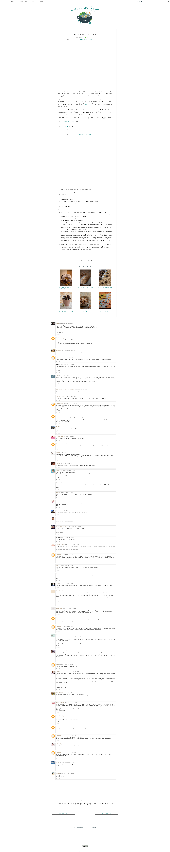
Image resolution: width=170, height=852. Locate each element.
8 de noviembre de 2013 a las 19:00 (70, 692)
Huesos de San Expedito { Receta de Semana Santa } (85, 310)
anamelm (58, 416)
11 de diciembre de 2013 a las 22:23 (67, 773)
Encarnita (58, 350)
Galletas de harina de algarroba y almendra (104, 288)
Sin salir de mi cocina (66, 124)
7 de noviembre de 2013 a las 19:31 (72, 544)
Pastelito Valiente (60, 545)
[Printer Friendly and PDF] (91, 260)
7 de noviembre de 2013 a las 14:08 (69, 427)
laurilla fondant (60, 396)
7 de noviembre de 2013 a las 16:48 (68, 470)
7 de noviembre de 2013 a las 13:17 (70, 403)
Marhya (58, 492)
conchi (58, 463)
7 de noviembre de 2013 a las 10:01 (68, 350)
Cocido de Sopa (77, 851)
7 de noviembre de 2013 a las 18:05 (66, 511)
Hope (57, 762)
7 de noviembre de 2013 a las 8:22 (66, 323)
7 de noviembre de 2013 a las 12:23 (66, 375)
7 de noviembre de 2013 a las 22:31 (77, 591)
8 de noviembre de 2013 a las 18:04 (72, 671)
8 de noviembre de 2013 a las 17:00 (66, 664)
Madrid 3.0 (87, 104)
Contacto (41, 1)
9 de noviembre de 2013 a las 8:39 (71, 716)
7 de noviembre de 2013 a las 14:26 (68, 444)
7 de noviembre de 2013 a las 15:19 (67, 452)
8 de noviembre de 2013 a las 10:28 (68, 626)
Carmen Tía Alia (60, 672)
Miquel (58, 452)
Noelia (57, 565)
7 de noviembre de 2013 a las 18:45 (74, 526)
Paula (57, 323)
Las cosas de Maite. (95, 851)
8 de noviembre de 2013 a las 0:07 (68, 618)
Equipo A (60, 103)
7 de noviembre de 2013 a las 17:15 (66, 501)
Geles (57, 584)
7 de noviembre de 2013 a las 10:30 (66, 357)
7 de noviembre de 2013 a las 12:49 (81, 389)
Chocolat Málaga (60, 716)
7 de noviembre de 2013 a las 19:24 (67, 537)
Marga (57, 511)
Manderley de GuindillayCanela (64, 651)
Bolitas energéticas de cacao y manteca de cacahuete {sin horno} (66, 310)
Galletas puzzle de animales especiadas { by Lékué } (105, 310)
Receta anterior (63, 813)
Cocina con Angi (60, 574)
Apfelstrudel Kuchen (61, 526)
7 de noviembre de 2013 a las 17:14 (67, 492)
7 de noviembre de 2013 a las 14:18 (70, 436)
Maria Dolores (59, 693)
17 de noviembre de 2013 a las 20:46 (66, 762)
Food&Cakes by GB (61, 338)
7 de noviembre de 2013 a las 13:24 (68, 416)
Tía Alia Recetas (65, 126)
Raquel (58, 773)
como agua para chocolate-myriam (65, 389)
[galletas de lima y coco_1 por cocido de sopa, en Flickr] (85, 63)
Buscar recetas (23, 1)
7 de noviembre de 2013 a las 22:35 (69, 608)
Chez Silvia (59, 608)
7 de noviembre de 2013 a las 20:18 (68, 554)
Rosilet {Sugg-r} (60, 702)
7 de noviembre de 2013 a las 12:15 (67, 364)
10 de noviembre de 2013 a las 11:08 (68, 735)
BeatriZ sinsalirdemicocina (63, 591)
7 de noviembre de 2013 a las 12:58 (71, 396)
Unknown (58, 444)
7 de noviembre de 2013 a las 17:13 (67, 483)
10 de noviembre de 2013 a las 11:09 (71, 744)
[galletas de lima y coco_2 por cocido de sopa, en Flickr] (85, 158)
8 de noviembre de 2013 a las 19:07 (71, 702)
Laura (57, 376)
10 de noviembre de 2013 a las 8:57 (71, 727)
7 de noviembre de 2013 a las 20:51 (72, 574)
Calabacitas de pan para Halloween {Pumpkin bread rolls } (66, 288)
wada (57, 501)
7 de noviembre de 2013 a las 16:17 (67, 463)
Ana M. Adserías (60, 727)
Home (4, 1)
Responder (58, 334)
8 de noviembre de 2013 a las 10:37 (71, 635)
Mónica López (59, 744)
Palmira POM (59, 403)
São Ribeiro (59, 427)
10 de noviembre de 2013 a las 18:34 (68, 752)
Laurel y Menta (60, 635)
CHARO (58, 518)
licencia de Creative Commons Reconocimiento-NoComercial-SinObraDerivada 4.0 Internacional (90, 849)
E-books (33, 1)
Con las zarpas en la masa (67, 121)
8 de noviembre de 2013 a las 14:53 (79, 651)
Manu (57, 664)
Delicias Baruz (59, 436)
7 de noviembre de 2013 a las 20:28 (67, 565)
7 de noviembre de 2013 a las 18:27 (67, 518)
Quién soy (12, 1)
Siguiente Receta (106, 813)
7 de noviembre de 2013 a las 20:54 (66, 583)
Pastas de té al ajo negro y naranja (85, 287)
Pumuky (58, 470)
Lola (57, 357)
